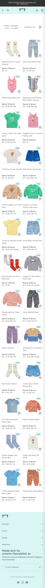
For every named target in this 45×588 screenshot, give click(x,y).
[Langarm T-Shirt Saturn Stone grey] (33, 263)
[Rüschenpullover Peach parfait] (12, 299)
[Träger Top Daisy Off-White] (33, 442)
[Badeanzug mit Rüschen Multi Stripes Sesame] (33, 84)
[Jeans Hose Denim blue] (33, 48)
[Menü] (3, 10)
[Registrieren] (39, 567)
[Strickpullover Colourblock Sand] (33, 334)
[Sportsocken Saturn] (12, 370)
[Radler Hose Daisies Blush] (33, 477)
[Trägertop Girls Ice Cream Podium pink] (33, 120)
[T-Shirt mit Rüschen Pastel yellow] (12, 227)
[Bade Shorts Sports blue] (33, 156)
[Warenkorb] (42, 10)
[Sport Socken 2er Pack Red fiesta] (12, 263)
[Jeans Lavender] (12, 334)
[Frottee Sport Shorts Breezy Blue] (33, 370)
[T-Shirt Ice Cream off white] (12, 156)
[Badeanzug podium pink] (12, 84)
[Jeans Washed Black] (33, 299)
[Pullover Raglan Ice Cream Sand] (12, 191)
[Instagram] (22, 582)
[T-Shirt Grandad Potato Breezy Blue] (12, 477)
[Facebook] (18, 582)
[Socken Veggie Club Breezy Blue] (12, 442)
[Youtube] (26, 582)
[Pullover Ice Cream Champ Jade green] (33, 191)
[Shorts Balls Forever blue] (33, 227)
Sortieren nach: (11, 27)
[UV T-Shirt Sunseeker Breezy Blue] (12, 406)
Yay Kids (18, 577)
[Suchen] (8, 10)
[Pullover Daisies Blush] (33, 406)
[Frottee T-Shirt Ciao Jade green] (12, 120)
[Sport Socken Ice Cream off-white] (12, 48)
